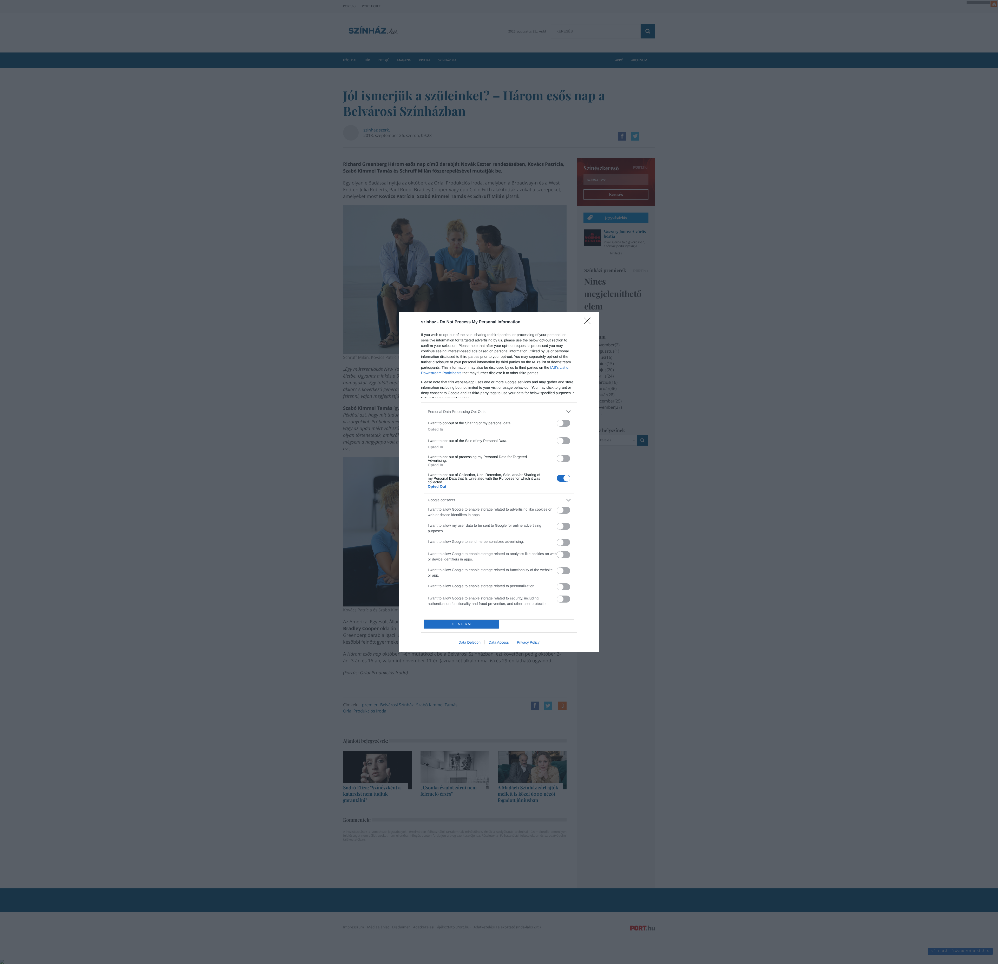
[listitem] (499, 411)
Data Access (499, 642)
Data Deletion (469, 642)
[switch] (563, 423)
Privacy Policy (528, 642)
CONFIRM (461, 624)
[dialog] (499, 482)
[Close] (589, 322)
